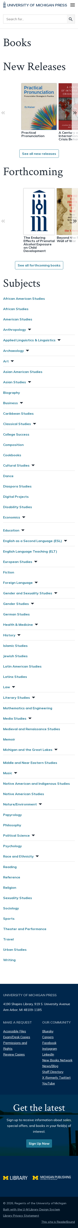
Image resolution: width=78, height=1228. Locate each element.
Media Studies (14, 718)
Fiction (8, 572)
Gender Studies (16, 604)
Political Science (16, 835)
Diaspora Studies (17, 486)
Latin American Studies (22, 666)
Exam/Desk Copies (16, 1037)
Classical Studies (17, 424)
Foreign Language (18, 583)
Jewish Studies (15, 656)
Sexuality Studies (17, 898)
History (9, 635)
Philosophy (12, 825)
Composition (13, 445)
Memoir (9, 739)
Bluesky (47, 1031)
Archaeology (13, 351)
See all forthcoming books (39, 265)
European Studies (17, 562)
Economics (11, 517)
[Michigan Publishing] (54, 1177)
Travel (8, 939)
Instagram (49, 1049)
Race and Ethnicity (18, 856)
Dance (8, 476)
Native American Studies (23, 794)
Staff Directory (52, 1072)
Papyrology (12, 815)
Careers (48, 1037)
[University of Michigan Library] (18, 1177)
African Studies (15, 309)
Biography (11, 393)
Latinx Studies (15, 677)
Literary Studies (16, 697)
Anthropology (14, 329)
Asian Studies (14, 382)
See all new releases (39, 154)
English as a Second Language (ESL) (32, 541)
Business (10, 403)
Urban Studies (15, 949)
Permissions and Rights (15, 1046)
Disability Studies (17, 507)
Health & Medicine (18, 624)
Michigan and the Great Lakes (27, 750)
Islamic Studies (15, 646)
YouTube (48, 1083)
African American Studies (24, 298)
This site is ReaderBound (58, 1222)
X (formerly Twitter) (56, 1078)
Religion (9, 887)
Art (6, 361)
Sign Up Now (39, 1143)
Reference (11, 877)
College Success (16, 434)
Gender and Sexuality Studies (27, 593)
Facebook (49, 1043)
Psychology (12, 846)
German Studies (16, 614)
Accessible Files (14, 1031)
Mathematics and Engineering (27, 708)
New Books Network (57, 1060)
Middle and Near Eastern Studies (30, 763)
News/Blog (50, 1066)
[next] (75, 112)
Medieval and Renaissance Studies (31, 729)
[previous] (3, 112)
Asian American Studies (22, 372)
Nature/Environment (20, 804)
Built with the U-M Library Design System (31, 1209)
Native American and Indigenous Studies (36, 783)
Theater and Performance (24, 929)
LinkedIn (48, 1054)
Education (11, 530)
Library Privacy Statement (21, 1215)
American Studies (17, 319)
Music (7, 773)
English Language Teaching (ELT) (30, 551)
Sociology (11, 908)
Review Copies (14, 1054)
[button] (29, 329)
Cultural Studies (16, 465)
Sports (9, 918)
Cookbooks (12, 455)
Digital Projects (16, 497)
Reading (10, 867)
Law (6, 687)
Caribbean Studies (18, 413)
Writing (9, 960)
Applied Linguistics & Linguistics (29, 340)
